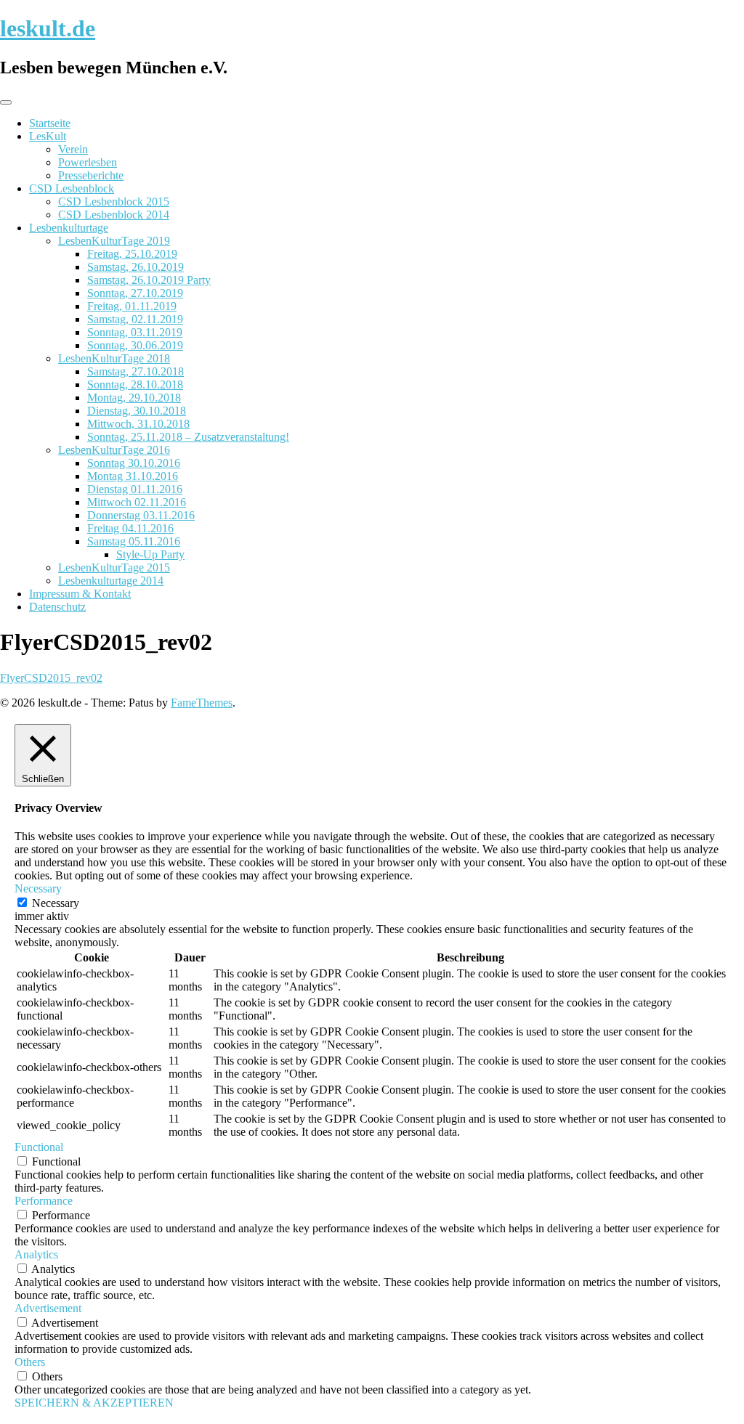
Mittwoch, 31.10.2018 (138, 424)
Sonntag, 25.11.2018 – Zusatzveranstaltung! (188, 437)
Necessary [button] (38, 888)
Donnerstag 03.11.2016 (141, 515)
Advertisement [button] (48, 1308)
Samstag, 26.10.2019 (135, 267)
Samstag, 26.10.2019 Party (149, 280)
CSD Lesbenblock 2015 (113, 201)
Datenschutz (57, 607)
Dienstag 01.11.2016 (134, 489)
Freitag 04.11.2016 (130, 528)
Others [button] (30, 1362)
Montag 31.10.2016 (132, 476)
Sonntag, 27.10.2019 (135, 293)
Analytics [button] (36, 1254)
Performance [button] (44, 1201)
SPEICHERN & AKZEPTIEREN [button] (94, 1402)
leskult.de (47, 28)
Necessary (55, 903)
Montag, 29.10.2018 (134, 397)
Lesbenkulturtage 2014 (110, 580)
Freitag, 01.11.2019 (132, 306)
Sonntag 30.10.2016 (133, 463)
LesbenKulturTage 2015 (114, 567)
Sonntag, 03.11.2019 (134, 332)
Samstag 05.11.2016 (133, 541)
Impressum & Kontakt (80, 593)
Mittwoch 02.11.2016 (136, 502)
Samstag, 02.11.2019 (135, 319)
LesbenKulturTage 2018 (114, 358)
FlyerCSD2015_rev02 (51, 678)
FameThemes (201, 702)
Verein (73, 149)
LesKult (47, 136)
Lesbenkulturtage (68, 227)
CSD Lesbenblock (71, 188)
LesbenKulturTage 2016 (114, 450)
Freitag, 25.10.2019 (132, 254)
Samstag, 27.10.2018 (135, 371)
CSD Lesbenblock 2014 (113, 214)
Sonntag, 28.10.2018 (135, 384)
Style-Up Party (150, 554)
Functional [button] (39, 1147)
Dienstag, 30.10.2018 (136, 410)
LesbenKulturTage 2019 (114, 241)
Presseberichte (91, 175)
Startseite (49, 123)
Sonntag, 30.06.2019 (135, 345)
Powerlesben (87, 162)
